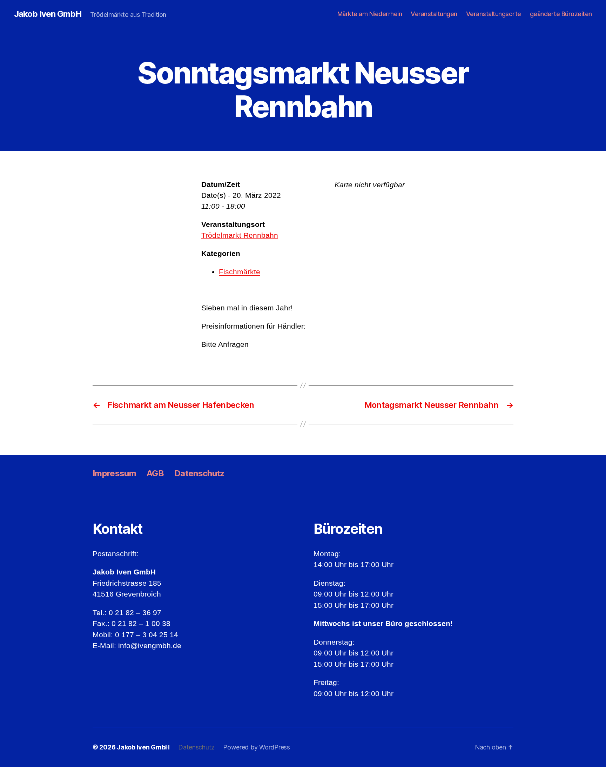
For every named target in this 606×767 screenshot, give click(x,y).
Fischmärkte (239, 272)
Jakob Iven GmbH (48, 14)
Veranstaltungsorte (493, 14)
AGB (155, 473)
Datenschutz (199, 473)
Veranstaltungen (434, 14)
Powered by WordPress (256, 747)
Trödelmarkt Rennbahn (239, 235)
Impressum (114, 473)
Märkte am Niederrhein (369, 14)
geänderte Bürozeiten (561, 14)
